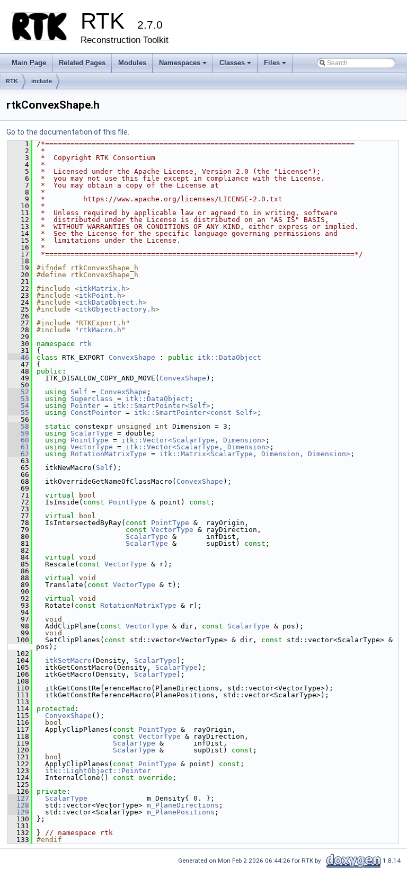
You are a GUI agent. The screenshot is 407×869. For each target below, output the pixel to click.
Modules (132, 63)
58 (18, 426)
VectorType (91, 447)
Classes (236, 66)
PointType (89, 440)
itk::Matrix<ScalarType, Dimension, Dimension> (255, 454)
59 (18, 433)
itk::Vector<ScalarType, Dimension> (193, 440)
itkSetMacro (68, 660)
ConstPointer (95, 412)
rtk (85, 344)
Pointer (85, 406)
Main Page (29, 63)
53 (18, 399)
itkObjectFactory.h (117, 309)
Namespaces (183, 66)
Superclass (91, 399)
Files (276, 66)
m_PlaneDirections (183, 805)
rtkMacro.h (100, 330)
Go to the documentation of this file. (67, 132)
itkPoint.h (100, 295)
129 (18, 812)
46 (18, 357)
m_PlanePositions (181, 812)
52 (18, 392)
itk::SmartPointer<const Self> (195, 412)
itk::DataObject (229, 357)
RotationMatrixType (108, 454)
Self (78, 392)
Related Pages (82, 63)
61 (18, 447)
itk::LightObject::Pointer (98, 771)
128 (18, 805)
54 (18, 406)
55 (18, 412)
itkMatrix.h (102, 288)
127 (18, 798)
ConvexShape (132, 357)
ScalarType (91, 433)
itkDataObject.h (111, 302)
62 (18, 454)
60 (18, 440)
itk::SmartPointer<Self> (161, 406)
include (41, 81)
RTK (12, 81)
